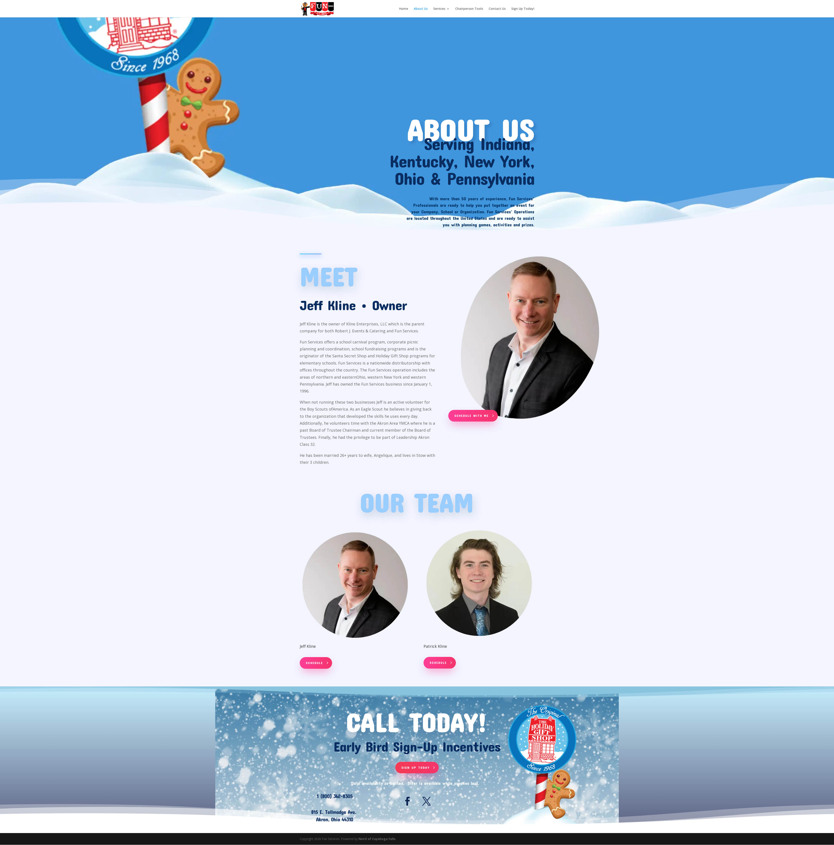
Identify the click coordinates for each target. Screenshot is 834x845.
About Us (421, 9)
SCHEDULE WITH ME (471, 416)
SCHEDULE (314, 663)
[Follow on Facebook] (407, 801)
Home (403, 9)
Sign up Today (415, 767)
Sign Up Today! (522, 9)
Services (439, 9)
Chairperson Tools (469, 9)
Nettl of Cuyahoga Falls (377, 839)
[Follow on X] (426, 801)
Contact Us (497, 9)
